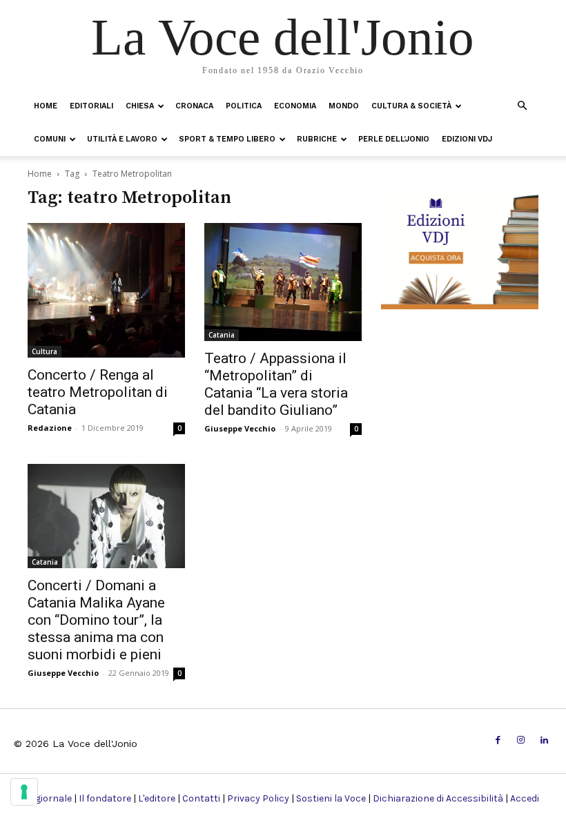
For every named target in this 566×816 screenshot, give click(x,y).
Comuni (50, 139)
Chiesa (140, 105)
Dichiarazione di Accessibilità (438, 798)
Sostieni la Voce (331, 798)
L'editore (156, 798)
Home (45, 105)
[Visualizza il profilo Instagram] (521, 740)
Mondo (344, 105)
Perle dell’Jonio (393, 139)
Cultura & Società (411, 105)
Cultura (44, 351)
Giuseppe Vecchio (239, 428)
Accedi (524, 798)
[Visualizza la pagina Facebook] (498, 740)
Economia (295, 105)
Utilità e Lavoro (122, 139)
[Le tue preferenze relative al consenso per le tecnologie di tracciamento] (24, 792)
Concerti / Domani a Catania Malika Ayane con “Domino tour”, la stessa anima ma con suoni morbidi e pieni (96, 620)
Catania (221, 335)
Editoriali (91, 105)
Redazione (50, 427)
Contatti (201, 798)
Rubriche (317, 139)
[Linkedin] (544, 740)
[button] (521, 105)
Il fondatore (105, 798)
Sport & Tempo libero (227, 139)
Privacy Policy (258, 798)
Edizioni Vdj (467, 139)
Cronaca (194, 105)
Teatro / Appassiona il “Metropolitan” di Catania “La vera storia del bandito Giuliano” (276, 384)
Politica (244, 105)
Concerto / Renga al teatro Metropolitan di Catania (98, 392)
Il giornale (50, 798)
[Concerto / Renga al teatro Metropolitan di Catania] (106, 290)
